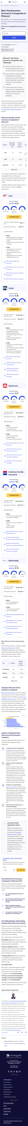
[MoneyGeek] (13, 2)
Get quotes (8, 750)
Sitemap (6, 1114)
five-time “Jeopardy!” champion (13, 1030)
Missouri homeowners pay (8, 693)
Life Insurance (7, 1089)
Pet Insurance (7, 1094)
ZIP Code (5, 867)
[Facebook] (8, 1071)
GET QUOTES (21, 870)
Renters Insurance (8, 1087)
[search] (24, 2)
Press (5, 1106)
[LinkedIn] (16, 1071)
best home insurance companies (12, 109)
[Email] (26, 1032)
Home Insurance (7, 1084)
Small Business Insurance (10, 1097)
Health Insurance (8, 1092)
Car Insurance (7, 1082)
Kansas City (4, 648)
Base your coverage (10, 787)
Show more (14, 169)
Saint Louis (11, 648)
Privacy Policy (7, 1108)
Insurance (6, 5)
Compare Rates (14, 217)
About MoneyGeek (8, 1103)
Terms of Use (7, 1111)
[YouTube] (19, 1071)
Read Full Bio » (4, 1032)
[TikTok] (14, 1071)
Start (14, 37)
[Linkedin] (18, 1032)
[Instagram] (22, 1032)
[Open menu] (1, 2)
